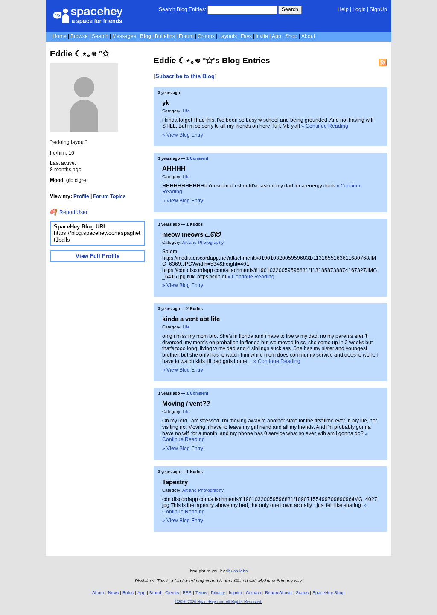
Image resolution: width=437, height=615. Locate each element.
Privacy (218, 592)
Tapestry (175, 482)
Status (302, 592)
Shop (291, 36)
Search (290, 9)
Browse (79, 36)
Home (59, 36)
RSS (187, 592)
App (276, 36)
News (113, 592)
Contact (253, 592)
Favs (246, 36)
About (308, 36)
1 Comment (197, 158)
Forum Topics (109, 196)
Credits (172, 592)
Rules (128, 592)
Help (343, 9)
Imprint (235, 592)
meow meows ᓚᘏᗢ (191, 234)
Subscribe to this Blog (185, 76)
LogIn (359, 9)
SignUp (378, 9)
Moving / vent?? (186, 403)
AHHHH (174, 168)
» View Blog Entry (182, 135)
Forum (186, 36)
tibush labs (237, 570)
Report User (72, 212)
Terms (201, 592)
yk (165, 102)
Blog (145, 36)
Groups (206, 36)
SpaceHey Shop (328, 592)
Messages (124, 36)
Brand (155, 592)
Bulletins (165, 36)
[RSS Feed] (383, 62)
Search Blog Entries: (182, 9)
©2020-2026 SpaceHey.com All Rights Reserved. (218, 602)
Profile (81, 196)
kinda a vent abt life (191, 318)
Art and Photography (203, 242)
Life (186, 110)
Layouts (227, 36)
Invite (262, 36)
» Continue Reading (324, 126)
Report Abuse (278, 592)
